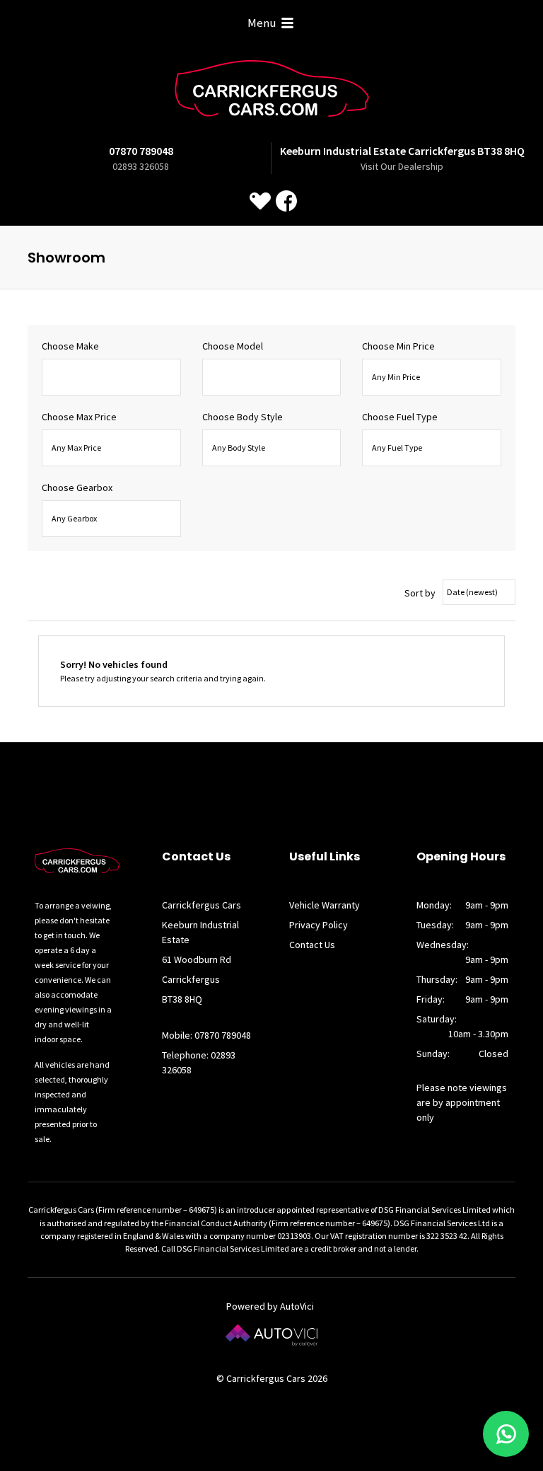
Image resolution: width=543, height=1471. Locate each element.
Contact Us (312, 944)
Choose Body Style (242, 416)
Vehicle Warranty (324, 905)
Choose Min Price (398, 346)
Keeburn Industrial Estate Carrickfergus (402, 151)
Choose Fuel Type (400, 416)
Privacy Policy (318, 924)
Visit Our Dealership (402, 166)
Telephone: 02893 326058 (198, 1062)
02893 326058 (140, 166)
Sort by (420, 593)
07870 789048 (141, 151)
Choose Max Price (79, 416)
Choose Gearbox (77, 487)
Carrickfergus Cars (272, 88)
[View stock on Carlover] (260, 201)
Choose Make (70, 346)
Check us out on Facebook (286, 201)
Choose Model (232, 346)
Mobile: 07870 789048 (206, 1035)
